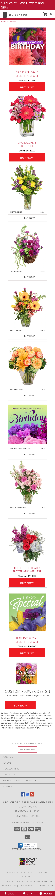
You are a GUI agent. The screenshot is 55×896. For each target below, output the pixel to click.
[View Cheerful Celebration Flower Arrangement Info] (27, 542)
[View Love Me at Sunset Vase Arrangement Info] (27, 364)
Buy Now (27, 87)
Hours (47, 893)
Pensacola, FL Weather (13, 881)
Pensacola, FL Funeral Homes (19, 872)
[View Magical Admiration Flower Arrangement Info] (27, 483)
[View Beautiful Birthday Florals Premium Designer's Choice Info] (27, 424)
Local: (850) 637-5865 (27, 816)
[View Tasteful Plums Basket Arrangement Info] (27, 246)
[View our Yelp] (32, 795)
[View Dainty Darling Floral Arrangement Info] (27, 305)
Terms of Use (46, 885)
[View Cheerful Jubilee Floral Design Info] (27, 187)
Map (28, 893)
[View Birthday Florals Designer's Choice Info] (27, 46)
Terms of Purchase (28, 885)
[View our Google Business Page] (27, 795)
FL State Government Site (40, 881)
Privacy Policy (9, 885)
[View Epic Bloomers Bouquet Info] (27, 116)
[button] (47, 15)
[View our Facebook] (23, 795)
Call (10, 893)
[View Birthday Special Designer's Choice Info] (27, 612)
